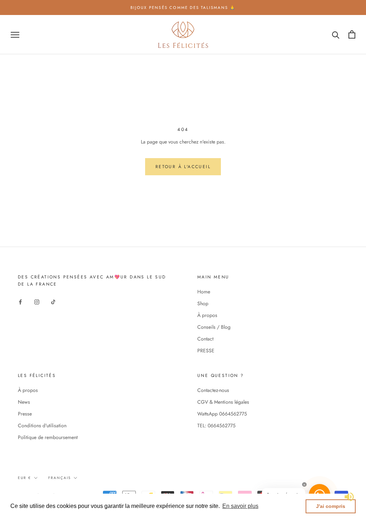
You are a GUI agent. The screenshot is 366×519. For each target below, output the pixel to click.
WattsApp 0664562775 (222, 413)
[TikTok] (53, 301)
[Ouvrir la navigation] (15, 34)
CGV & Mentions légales (223, 401)
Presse (25, 413)
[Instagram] (36, 301)
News (24, 401)
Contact (205, 338)
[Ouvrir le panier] (351, 34)
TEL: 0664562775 (216, 425)
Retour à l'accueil (183, 166)
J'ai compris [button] (330, 506)
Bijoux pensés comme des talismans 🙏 (183, 7)
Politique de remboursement (48, 437)
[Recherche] (336, 34)
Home (203, 291)
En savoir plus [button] (240, 506)
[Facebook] (20, 301)
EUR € (24, 477)
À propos (207, 315)
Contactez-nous (213, 390)
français (59, 477)
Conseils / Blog (214, 327)
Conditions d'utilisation (42, 425)
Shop (202, 303)
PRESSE (205, 350)
